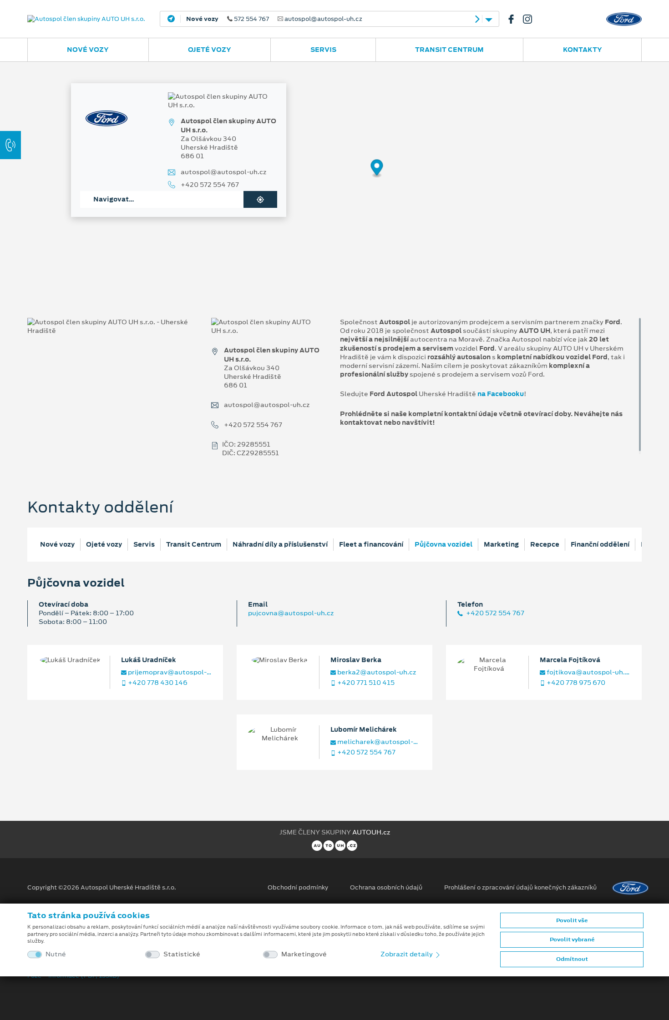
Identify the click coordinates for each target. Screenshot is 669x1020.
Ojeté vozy (209, 49)
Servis (323, 49)
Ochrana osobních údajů (386, 888)
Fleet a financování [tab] (371, 544)
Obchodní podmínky (298, 888)
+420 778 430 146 (157, 682)
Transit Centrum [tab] (193, 544)
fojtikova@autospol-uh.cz (588, 672)
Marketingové (304, 954)
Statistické (181, 954)
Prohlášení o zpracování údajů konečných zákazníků (520, 888)
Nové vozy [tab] (57, 544)
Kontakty (582, 49)
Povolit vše (572, 920)
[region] (334, 175)
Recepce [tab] (544, 544)
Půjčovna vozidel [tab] (443, 544)
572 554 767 (274, 19)
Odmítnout (572, 959)
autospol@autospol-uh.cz (223, 172)
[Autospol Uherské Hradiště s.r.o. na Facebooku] (515, 19)
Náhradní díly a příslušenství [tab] (280, 544)
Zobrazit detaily (407, 954)
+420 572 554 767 (210, 185)
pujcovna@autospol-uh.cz (291, 613)
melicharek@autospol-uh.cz (378, 742)
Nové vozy (88, 49)
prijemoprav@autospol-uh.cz (169, 672)
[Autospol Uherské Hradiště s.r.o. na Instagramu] (531, 19)
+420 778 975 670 (575, 682)
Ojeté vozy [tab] (104, 544)
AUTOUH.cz (371, 832)
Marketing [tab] (501, 544)
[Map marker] (377, 169)
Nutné (56, 954)
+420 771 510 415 (365, 682)
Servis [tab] (144, 544)
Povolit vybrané (572, 939)
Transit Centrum (449, 49)
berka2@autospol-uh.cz (376, 672)
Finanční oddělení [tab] (600, 544)
